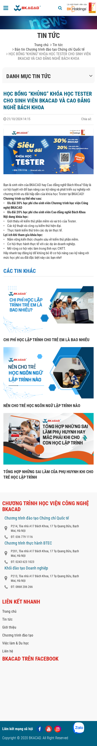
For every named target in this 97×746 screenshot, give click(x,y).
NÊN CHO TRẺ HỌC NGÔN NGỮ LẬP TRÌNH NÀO (41, 405)
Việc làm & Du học (15, 643)
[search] (60, 8)
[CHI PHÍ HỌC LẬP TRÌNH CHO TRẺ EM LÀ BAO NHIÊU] (48, 331)
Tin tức (57, 45)
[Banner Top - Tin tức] (48, 22)
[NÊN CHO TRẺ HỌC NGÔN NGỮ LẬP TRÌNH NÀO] (48, 397)
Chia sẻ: (86, 119)
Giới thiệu (9, 627)
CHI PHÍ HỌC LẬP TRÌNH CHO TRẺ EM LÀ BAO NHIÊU (46, 339)
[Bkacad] (27, 8)
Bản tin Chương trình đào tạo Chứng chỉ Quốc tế (49, 49)
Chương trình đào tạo (17, 635)
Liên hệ (7, 651)
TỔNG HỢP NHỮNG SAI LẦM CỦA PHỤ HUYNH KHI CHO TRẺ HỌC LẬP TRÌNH (48, 474)
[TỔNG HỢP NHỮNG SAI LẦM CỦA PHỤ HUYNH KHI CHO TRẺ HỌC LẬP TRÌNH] (48, 463)
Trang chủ (41, 45)
